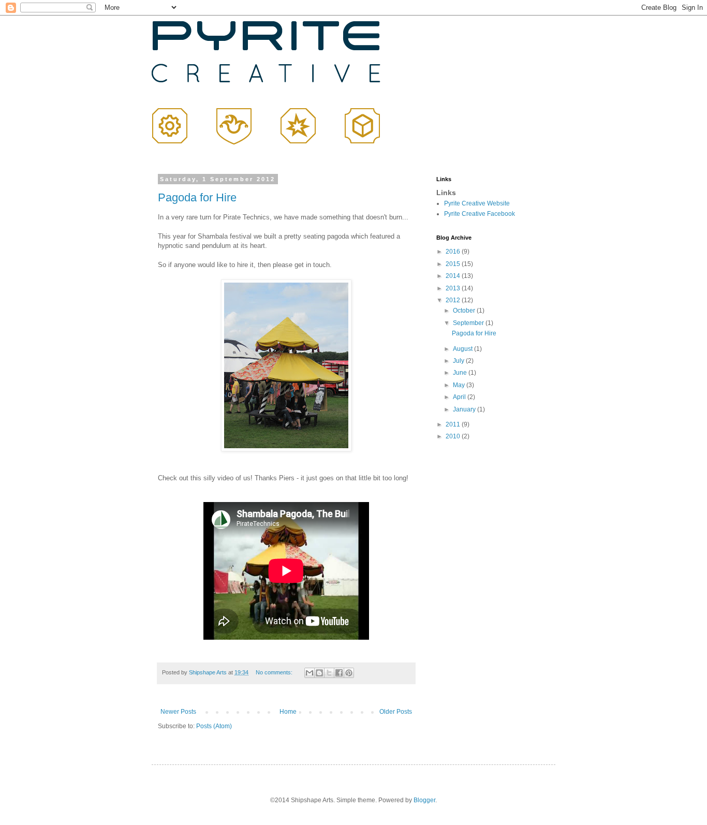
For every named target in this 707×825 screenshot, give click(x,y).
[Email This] (309, 673)
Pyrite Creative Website (477, 203)
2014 (454, 275)
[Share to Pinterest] (349, 673)
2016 (454, 251)
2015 (454, 264)
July (459, 360)
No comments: (275, 672)
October (465, 310)
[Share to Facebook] (339, 673)
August (463, 348)
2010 (454, 436)
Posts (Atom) (214, 726)
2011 (454, 424)
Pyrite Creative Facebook (479, 213)
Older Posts (395, 711)
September (469, 323)
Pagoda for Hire (197, 197)
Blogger (424, 800)
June (460, 372)
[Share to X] (329, 673)
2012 (454, 300)
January (465, 409)
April (460, 397)
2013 (454, 288)
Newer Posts (178, 711)
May (459, 385)
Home (288, 711)
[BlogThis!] (319, 673)
